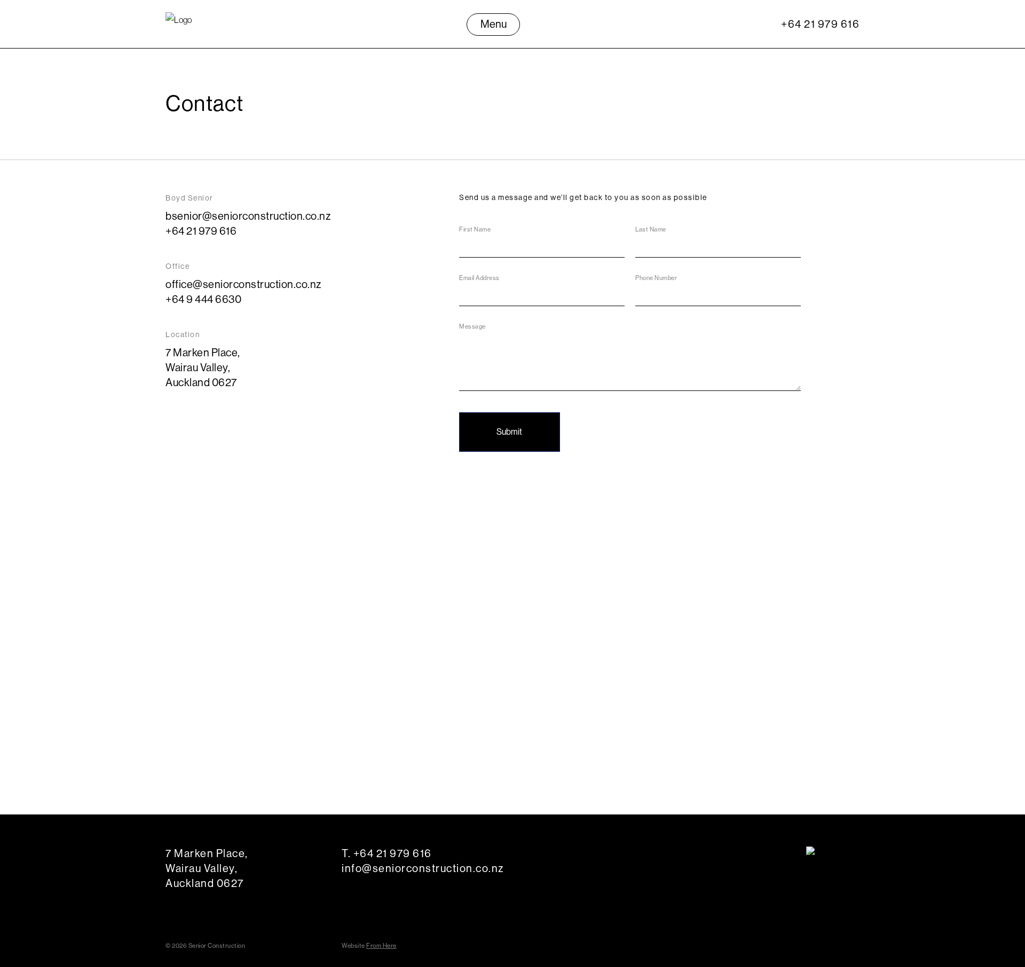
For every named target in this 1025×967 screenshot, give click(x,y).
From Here (381, 945)
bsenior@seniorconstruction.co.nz (247, 215)
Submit (509, 431)
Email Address (479, 278)
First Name (475, 229)
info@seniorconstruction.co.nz (423, 868)
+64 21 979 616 (820, 23)
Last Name (650, 229)
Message (472, 326)
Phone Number (656, 278)
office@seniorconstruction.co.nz (243, 284)
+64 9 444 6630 (203, 299)
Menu (493, 23)
